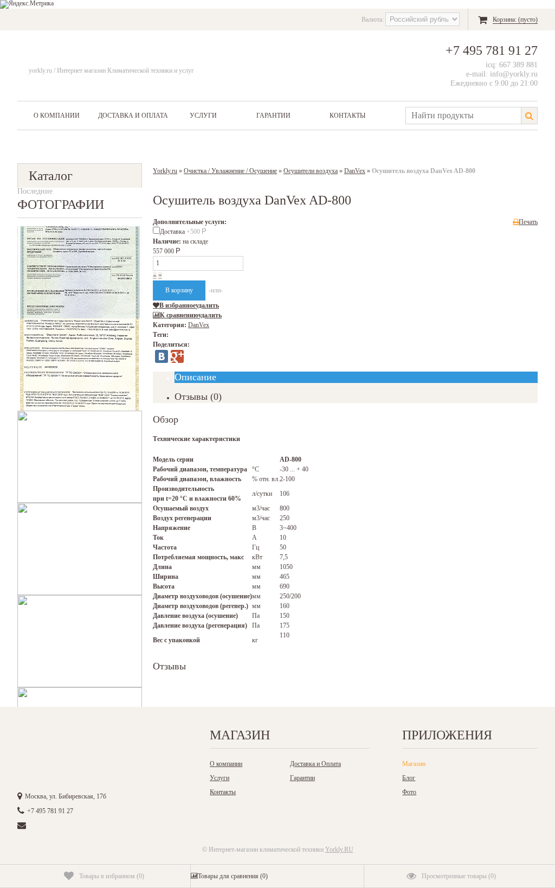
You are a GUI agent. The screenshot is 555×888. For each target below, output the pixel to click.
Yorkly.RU (339, 849)
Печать (528, 222)
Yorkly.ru (165, 171)
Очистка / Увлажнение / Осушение (230, 171)
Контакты (347, 115)
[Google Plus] (177, 356)
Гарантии (273, 115)
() (111, 876)
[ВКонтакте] (161, 356)
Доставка (183, 231)
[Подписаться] (146, 738)
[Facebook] (75, 738)
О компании (57, 115)
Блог (408, 778)
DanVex (354, 171)
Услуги (203, 115)
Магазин (413, 764)
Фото (409, 792)
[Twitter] (98, 738)
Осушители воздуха (310, 171)
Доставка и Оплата (133, 115)
